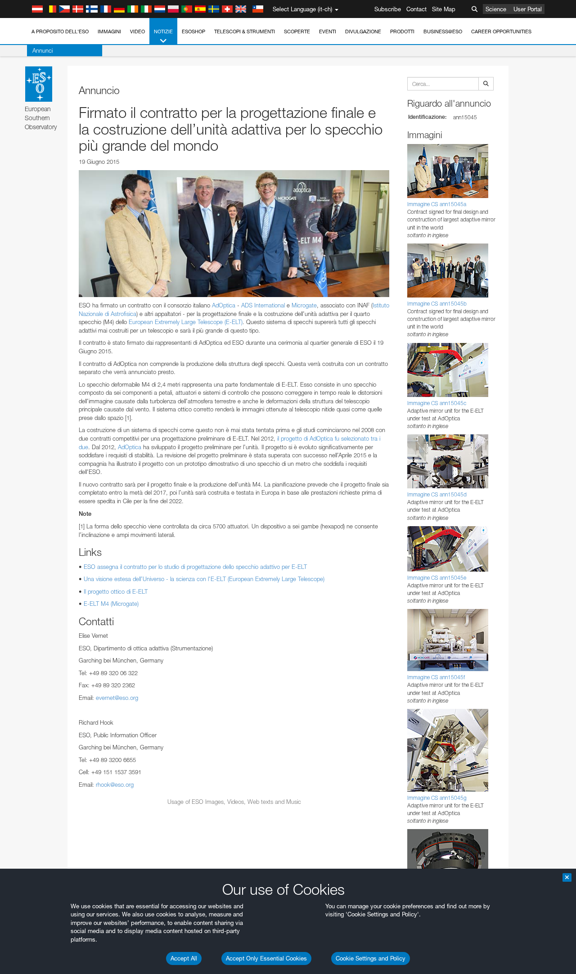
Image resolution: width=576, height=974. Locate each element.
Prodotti (402, 31)
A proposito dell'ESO (60, 31)
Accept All (184, 958)
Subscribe (387, 9)
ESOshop (193, 31)
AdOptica (223, 305)
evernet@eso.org (117, 697)
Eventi (327, 31)
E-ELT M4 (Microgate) (111, 603)
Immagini (109, 31)
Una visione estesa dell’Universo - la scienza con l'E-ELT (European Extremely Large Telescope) (204, 578)
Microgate (304, 305)
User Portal (527, 9)
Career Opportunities (501, 31)
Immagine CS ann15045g (437, 797)
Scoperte (297, 31)
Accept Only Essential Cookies (266, 958)
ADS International (263, 305)
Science (496, 9)
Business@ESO (442, 31)
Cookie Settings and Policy (370, 958)
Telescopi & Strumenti (244, 31)
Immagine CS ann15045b (437, 303)
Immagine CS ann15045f (436, 677)
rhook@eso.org (115, 784)
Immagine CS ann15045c (436, 403)
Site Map (443, 9)
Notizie (163, 31)
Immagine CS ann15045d (437, 494)
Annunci (42, 50)
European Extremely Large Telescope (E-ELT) (186, 321)
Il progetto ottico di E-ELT (116, 591)
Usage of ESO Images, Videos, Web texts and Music (234, 801)
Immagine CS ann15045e (436, 577)
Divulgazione (363, 31)
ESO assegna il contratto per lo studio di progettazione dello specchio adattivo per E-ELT (195, 566)
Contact (416, 9)
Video (137, 31)
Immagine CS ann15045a (436, 204)
